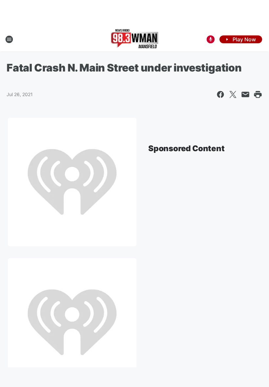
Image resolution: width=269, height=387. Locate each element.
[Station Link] (135, 39)
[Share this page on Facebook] (220, 94)
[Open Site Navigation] (9, 39)
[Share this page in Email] (245, 94)
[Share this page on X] (233, 94)
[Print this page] (257, 94)
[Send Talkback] (211, 39)
